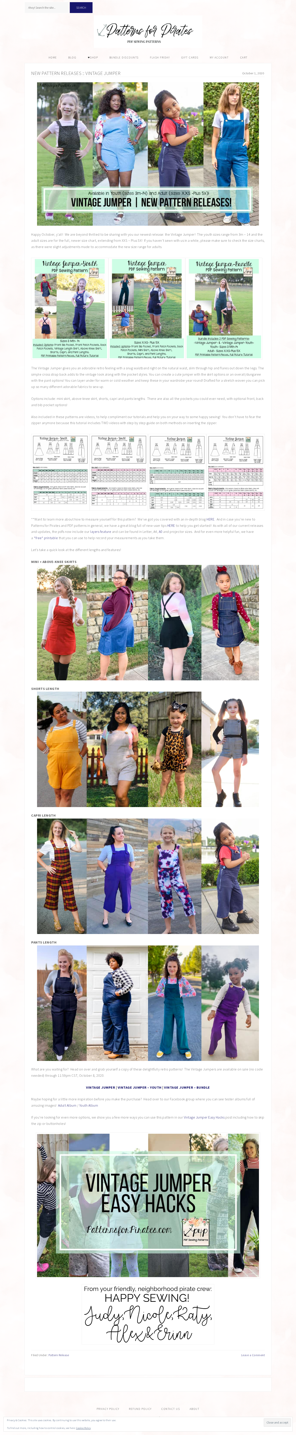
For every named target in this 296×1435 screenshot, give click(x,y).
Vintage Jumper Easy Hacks (204, 1117)
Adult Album (67, 1105)
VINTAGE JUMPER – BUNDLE (187, 1087)
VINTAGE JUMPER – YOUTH (140, 1087)
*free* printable (46, 538)
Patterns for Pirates (148, 31)
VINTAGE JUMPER (100, 1087)
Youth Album (88, 1105)
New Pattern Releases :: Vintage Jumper (75, 73)
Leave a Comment (253, 1355)
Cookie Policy (83, 1428)
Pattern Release (59, 1355)
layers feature (100, 531)
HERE (210, 519)
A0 (161, 531)
